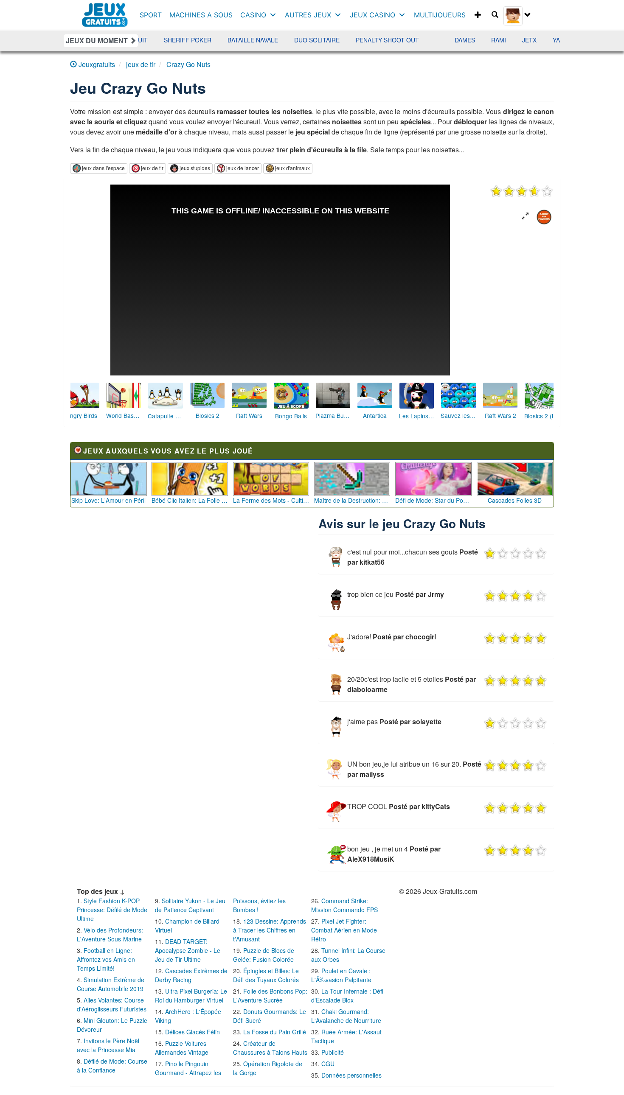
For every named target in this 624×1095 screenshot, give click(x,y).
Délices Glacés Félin (192, 1032)
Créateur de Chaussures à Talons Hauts (270, 1047)
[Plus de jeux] (477, 15)
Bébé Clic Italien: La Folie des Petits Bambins (190, 500)
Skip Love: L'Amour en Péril (108, 500)
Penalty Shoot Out (361, 40)
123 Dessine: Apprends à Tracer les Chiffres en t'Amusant (269, 930)
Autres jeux (308, 15)
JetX (503, 40)
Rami (472, 40)
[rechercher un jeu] (494, 15)
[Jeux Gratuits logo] (105, 10)
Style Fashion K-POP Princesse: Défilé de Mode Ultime (112, 909)
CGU (327, 1063)
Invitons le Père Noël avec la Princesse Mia (108, 1045)
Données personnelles (351, 1075)
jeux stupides (195, 167)
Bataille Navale (227, 40)
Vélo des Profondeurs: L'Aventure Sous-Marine (110, 934)
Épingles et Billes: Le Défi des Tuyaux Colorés (266, 975)
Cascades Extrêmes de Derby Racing (191, 975)
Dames (439, 40)
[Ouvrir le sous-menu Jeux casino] (404, 14)
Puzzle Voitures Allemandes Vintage (181, 1047)
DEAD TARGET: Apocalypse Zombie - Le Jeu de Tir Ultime (187, 950)
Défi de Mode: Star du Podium (433, 500)
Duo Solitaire (291, 40)
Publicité (332, 1052)
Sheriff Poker (162, 40)
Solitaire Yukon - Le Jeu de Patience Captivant (190, 905)
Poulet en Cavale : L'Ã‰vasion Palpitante (341, 975)
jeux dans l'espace (103, 167)
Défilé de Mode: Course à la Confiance (112, 1065)
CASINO (253, 15)
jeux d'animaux (292, 167)
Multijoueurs (440, 15)
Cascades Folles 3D (515, 500)
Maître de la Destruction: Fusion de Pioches (352, 500)
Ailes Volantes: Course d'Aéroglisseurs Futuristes (111, 1004)
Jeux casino (372, 15)
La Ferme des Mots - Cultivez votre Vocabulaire (271, 500)
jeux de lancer (242, 167)
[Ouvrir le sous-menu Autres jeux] (340, 14)
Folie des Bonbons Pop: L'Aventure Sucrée (270, 995)
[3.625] (522, 191)
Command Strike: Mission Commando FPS (344, 905)
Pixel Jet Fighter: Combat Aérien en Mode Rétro (344, 930)
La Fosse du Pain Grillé (274, 1032)
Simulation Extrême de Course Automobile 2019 (110, 984)
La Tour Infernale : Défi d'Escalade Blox (347, 995)
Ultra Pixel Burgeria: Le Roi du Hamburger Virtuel (191, 995)
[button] (525, 216)
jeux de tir (152, 167)
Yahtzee (540, 40)
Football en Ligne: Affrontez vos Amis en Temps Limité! (106, 959)
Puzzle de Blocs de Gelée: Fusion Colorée (263, 954)
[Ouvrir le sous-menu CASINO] (275, 14)
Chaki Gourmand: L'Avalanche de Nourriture (346, 1016)
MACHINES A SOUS (201, 15)
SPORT (151, 15)
